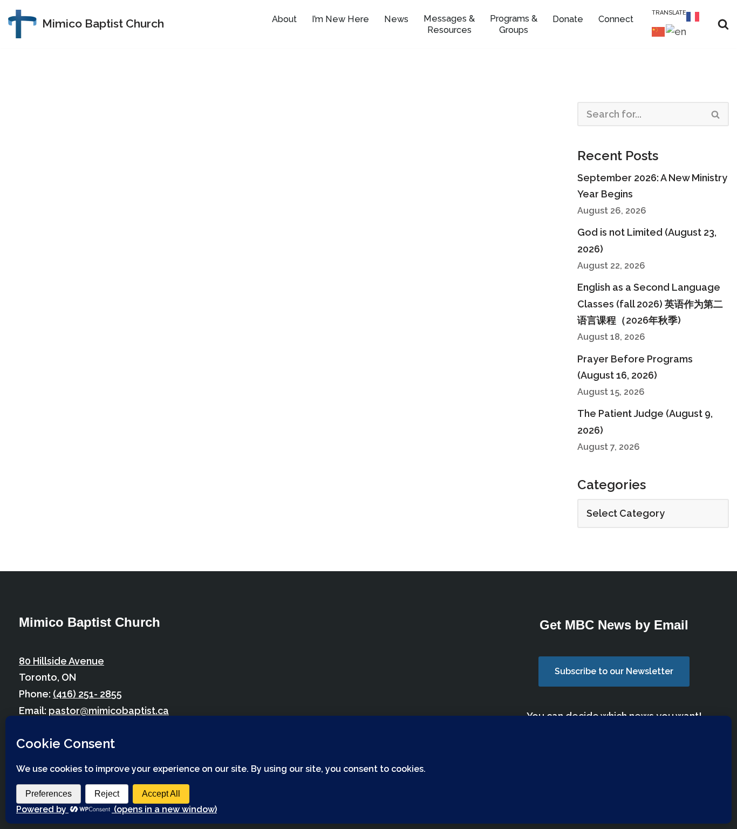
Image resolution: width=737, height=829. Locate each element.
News (396, 19)
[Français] (693, 15)
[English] (676, 31)
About (284, 19)
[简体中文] (659, 31)
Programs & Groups (513, 24)
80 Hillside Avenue (61, 661)
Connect (615, 19)
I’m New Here (340, 19)
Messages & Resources (449, 24)
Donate (567, 19)
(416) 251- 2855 (87, 694)
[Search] (723, 24)
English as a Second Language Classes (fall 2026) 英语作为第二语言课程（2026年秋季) (650, 304)
